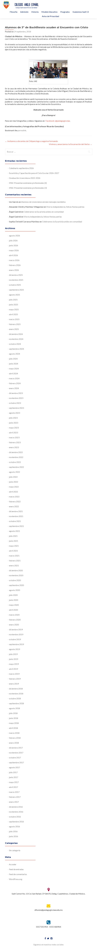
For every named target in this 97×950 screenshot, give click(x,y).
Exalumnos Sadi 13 (81, 12)
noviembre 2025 (16, 280)
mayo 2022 (14, 486)
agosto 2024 (14, 354)
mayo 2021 (14, 546)
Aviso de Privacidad (50, 16)
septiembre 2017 (16, 762)
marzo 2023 (14, 437)
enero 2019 (14, 683)
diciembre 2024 (16, 334)
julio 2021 (13, 536)
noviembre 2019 (16, 634)
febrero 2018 (15, 738)
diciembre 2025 (16, 275)
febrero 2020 (15, 619)
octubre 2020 (15, 580)
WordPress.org (15, 879)
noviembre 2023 (16, 398)
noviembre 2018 (16, 693)
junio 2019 (13, 659)
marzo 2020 (14, 615)
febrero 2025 (15, 324)
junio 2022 (13, 482)
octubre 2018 (15, 698)
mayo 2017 (14, 782)
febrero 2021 (15, 560)
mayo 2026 (14, 250)
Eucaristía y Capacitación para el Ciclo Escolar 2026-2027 (34, 173)
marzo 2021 (14, 555)
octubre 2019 (15, 639)
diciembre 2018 (16, 688)
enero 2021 (14, 565)
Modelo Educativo (49, 12)
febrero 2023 (15, 442)
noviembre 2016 (16, 811)
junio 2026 (13, 245)
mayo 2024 (14, 368)
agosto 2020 (14, 590)
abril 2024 (13, 373)
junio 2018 (13, 718)
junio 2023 (13, 422)
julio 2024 (13, 358)
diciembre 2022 (16, 452)
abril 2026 (13, 255)
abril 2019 (13, 669)
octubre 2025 (15, 285)
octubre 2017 (15, 757)
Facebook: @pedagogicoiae (57, 121)
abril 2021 (13, 550)
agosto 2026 (14, 235)
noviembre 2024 (16, 339)
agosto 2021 (14, 531)
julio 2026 (13, 240)
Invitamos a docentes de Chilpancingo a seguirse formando (31, 141)
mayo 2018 (14, 723)
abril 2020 (13, 610)
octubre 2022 (15, 462)
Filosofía (13, 12)
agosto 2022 (14, 472)
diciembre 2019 (16, 629)
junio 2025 (13, 304)
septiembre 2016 (16, 821)
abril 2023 (13, 432)
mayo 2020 (14, 605)
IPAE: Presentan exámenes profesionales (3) (28, 188)
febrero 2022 (15, 501)
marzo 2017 (14, 792)
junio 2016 (13, 836)
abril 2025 (13, 314)
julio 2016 (13, 831)
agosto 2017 (14, 767)
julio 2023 (13, 418)
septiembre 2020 (16, 585)
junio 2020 (13, 600)
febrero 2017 (15, 797)
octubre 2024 (15, 344)
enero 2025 (14, 329)
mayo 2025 (14, 309)
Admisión (24, 12)
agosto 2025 (14, 294)
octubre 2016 (15, 816)
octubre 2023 (15, 403)
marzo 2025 (14, 319)
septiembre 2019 (16, 644)
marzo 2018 (14, 733)
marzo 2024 (14, 378)
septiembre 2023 (16, 408)
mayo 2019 (14, 664)
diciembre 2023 (16, 393)
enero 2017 (14, 802)
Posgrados (65, 12)
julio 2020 (13, 595)
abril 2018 (13, 728)
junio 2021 (13, 541)
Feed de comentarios (18, 874)
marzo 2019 (14, 674)
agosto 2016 (14, 826)
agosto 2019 (14, 649)
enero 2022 (14, 506)
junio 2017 (13, 777)
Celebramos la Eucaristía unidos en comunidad (44, 211)
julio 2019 (13, 654)
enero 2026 (14, 270)
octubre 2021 (15, 521)
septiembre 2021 (16, 526)
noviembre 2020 (16, 575)
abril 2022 (13, 491)
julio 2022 (13, 477)
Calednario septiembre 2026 (21, 168)
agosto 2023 (14, 413)
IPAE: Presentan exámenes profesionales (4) (28, 183)
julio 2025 (13, 299)
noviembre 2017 (16, 752)
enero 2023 (14, 447)
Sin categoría (14, 850)
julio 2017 (13, 772)
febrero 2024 (15, 383)
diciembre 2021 (16, 511)
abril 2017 (13, 787)
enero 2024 (14, 388)
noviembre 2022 (16, 457)
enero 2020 (14, 624)
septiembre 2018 (16, 703)
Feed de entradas (16, 869)
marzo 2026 (14, 260)
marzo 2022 (14, 496)
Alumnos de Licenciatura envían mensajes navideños (43, 202)
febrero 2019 (15, 679)
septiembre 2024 (16, 349)
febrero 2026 (15, 265)
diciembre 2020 (16, 570)
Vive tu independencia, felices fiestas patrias (65, 207)
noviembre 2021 (16, 516)
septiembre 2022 (16, 467)
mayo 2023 (14, 427)
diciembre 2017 (16, 747)
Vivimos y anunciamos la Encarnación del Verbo (70, 144)
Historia (35, 12)
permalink (22, 130)
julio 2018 (13, 713)
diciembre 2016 (16, 807)
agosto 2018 (14, 708)
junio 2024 (13, 363)
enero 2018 (14, 743)
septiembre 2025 (16, 290)
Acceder (12, 864)
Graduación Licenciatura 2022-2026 (24, 178)
